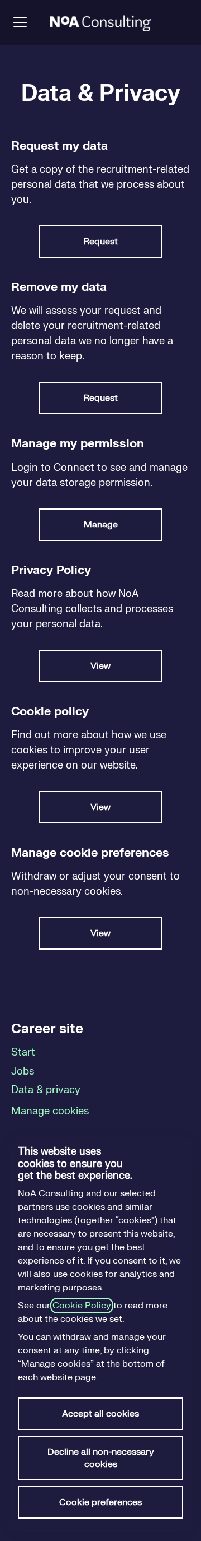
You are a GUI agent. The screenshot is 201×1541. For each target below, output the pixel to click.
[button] (100, 933)
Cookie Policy (81, 1305)
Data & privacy (45, 1090)
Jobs (22, 1071)
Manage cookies (50, 1111)
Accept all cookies (100, 1413)
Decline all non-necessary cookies (100, 1458)
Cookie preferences (100, 1502)
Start (23, 1052)
